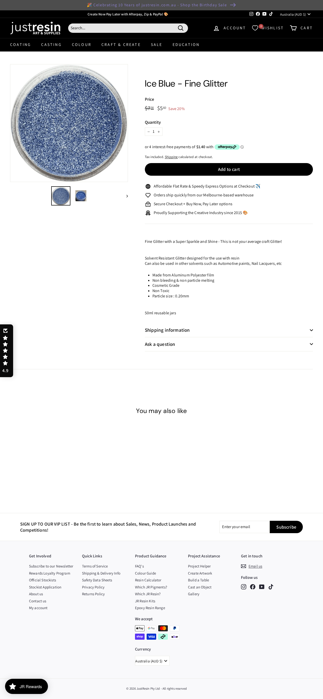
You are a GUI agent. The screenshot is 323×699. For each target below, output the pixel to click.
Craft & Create (121, 44)
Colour (81, 44)
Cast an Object (199, 587)
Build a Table (198, 580)
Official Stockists (42, 580)
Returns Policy (93, 593)
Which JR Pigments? (151, 587)
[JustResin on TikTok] (271, 586)
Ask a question (160, 344)
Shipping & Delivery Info (101, 573)
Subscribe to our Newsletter (51, 566)
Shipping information (167, 330)
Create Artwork (200, 573)
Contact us (37, 601)
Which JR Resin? (147, 593)
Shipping (171, 156)
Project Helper (199, 566)
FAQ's (139, 566)
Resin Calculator (148, 580)
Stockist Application (45, 587)
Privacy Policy (93, 587)
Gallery (193, 593)
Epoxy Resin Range (150, 607)
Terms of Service (95, 566)
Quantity (153, 122)
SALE (157, 44)
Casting (51, 44)
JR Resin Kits (145, 601)
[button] (6, 350)
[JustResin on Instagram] (243, 586)
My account (38, 607)
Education (186, 44)
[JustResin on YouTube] (261, 586)
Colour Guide (145, 573)
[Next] (125, 196)
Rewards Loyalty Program (49, 573)
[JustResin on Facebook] (252, 586)
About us (36, 593)
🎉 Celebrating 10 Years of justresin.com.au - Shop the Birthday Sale (157, 5)
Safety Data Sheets (97, 580)
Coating (20, 44)
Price (149, 99)
